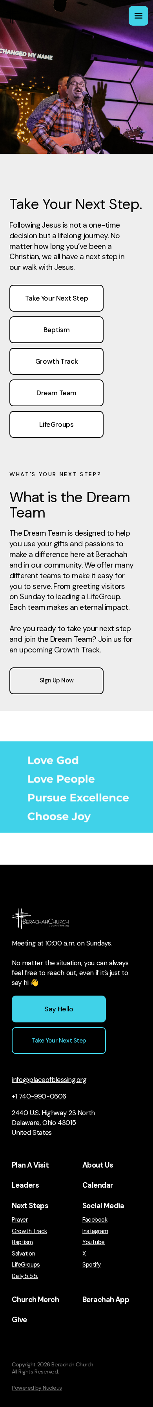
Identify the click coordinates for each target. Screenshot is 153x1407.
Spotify (91, 1265)
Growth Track (29, 1231)
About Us (97, 1165)
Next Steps (30, 1206)
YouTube (93, 1242)
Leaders (25, 1185)
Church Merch (35, 1299)
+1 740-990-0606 (39, 1096)
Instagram (95, 1231)
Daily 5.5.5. (25, 1276)
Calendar (97, 1185)
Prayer (19, 1220)
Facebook (94, 1220)
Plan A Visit (30, 1165)
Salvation (23, 1254)
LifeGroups (26, 1265)
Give (19, 1320)
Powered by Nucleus (37, 1387)
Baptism (22, 1242)
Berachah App (105, 1299)
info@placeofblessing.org (49, 1079)
